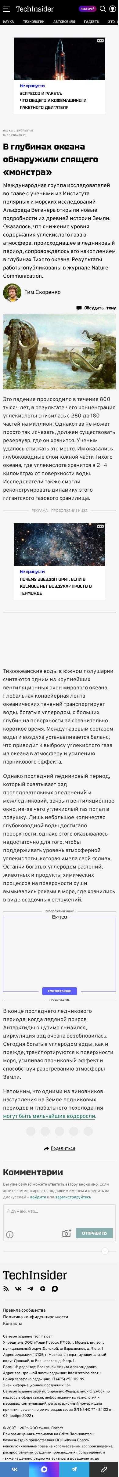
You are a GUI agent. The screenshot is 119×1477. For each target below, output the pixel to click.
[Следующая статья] (59, 1251)
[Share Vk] (14, 1469)
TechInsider (35, 9)
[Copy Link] (104, 1469)
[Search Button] (102, 8)
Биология (24, 130)
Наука (8, 130)
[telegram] (30, 1289)
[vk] (18, 1289)
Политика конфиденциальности (35, 1317)
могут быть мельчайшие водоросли (49, 1116)
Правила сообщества (24, 1310)
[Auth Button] (112, 8)
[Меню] (6, 8)
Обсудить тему (100, 308)
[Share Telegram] (74, 1469)
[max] (55, 1289)
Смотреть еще (59, 991)
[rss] (6, 1289)
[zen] (43, 1289)
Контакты (12, 1324)
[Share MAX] (44, 1469)
